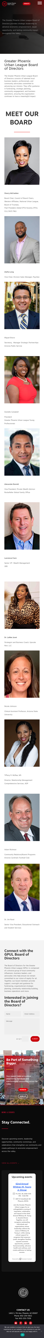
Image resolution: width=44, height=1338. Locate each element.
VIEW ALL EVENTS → (10, 1163)
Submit (35, 1039)
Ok (22, 1335)
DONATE (26, 4)
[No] (41, 1331)
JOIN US (23, 1096)
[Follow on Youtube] (16, 1323)
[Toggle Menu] (40, 3)
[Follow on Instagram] (30, 1323)
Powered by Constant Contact (22, 1259)
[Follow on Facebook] (20, 1323)
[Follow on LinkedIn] (25, 1323)
